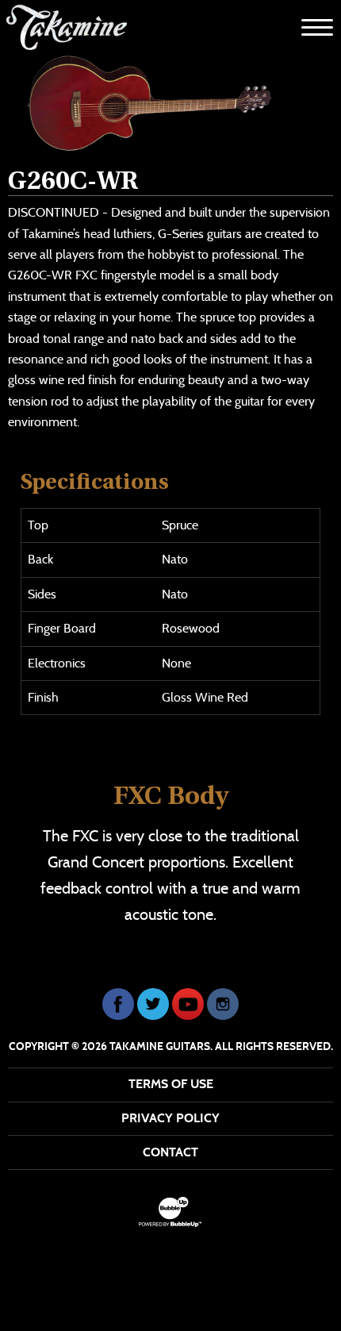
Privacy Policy (170, 1117)
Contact (170, 1152)
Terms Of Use (170, 1083)
